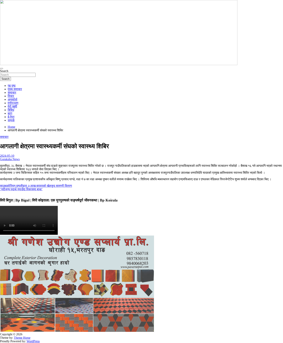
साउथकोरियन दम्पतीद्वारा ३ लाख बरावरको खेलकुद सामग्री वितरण (36, 185)
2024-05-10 (7, 155)
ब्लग (10, 113)
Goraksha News (10, 159)
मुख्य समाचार (15, 89)
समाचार (12, 92)
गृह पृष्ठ (12, 85)
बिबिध (11, 110)
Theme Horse (22, 337)
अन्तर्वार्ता (12, 99)
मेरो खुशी (12, 106)
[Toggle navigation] (1, 68)
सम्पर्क (11, 120)
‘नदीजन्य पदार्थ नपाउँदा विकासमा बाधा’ (21, 189)
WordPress (33, 341)
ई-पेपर (11, 116)
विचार (11, 96)
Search (4, 71)
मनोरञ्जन (13, 103)
